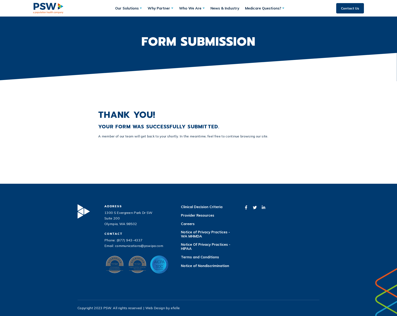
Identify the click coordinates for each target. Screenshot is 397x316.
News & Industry (224, 8)
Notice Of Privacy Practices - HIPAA (205, 246)
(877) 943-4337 (129, 240)
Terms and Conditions (200, 257)
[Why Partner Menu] (172, 8)
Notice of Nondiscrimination (205, 266)
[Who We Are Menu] (204, 8)
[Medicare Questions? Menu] (283, 8)
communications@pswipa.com (139, 246)
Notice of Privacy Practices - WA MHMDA (205, 234)
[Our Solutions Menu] (141, 8)
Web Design (155, 308)
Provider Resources (197, 215)
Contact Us (350, 8)
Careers (188, 224)
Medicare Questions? (263, 8)
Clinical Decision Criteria (201, 207)
